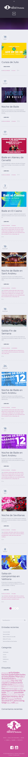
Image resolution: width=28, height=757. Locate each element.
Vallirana (9, 703)
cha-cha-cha (17, 229)
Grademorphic (16, 755)
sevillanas (4, 536)
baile (13, 227)
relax (3, 353)
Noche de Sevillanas (13, 515)
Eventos (14, 121)
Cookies (10, 755)
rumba (10, 535)
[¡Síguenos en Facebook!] (12, 748)
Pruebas (14, 593)
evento (6, 230)
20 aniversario (5, 673)
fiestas (4, 686)
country (22, 229)
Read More (7, 66)
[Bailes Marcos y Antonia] (14, 727)
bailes (16, 227)
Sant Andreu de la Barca (6, 599)
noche (22, 230)
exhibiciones (11, 230)
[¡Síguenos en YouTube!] (17, 748)
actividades (6, 227)
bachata (10, 227)
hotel (6, 352)
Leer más (6, 117)
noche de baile (5, 232)
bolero (13, 229)
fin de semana (14, 686)
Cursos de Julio (10, 62)
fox (14, 230)
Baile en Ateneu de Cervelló (13, 159)
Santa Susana (10, 699)
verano (16, 703)
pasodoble (10, 232)
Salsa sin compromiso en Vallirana (11, 576)
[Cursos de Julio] (14, 50)
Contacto (19, 740)
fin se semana (20, 686)
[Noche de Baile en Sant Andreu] (14, 259)
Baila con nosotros (13, 737)
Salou (8, 353)
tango (16, 234)
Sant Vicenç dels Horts (16, 535)
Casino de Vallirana (6, 681)
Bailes (22, 737)
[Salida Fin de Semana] (14, 321)
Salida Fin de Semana (9, 332)
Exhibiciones (6, 659)
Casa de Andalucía (5, 533)
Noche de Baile (10, 106)
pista (14, 232)
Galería (13, 740)
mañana (5, 597)
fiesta (14, 685)
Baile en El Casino (12, 210)
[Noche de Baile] (14, 95)
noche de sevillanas (20, 533)
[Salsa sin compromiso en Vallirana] (14, 562)
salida (5, 353)
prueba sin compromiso (17, 597)
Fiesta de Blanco (20, 685)
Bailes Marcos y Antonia (7, 229)
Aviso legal (21, 753)
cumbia (3, 230)
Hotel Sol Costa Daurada (13, 352)
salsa (16, 232)
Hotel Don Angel (12, 688)
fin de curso (8, 686)
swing (13, 234)
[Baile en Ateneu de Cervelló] (14, 145)
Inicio (4, 737)
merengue (18, 230)
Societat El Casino (8, 234)
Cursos (13, 70)
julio (18, 688)
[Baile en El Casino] (14, 199)
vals (18, 234)
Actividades (14, 348)
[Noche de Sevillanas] (14, 504)
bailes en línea (20, 227)
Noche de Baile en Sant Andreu (12, 272)
